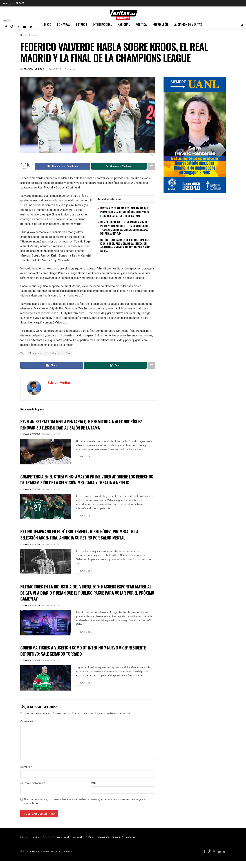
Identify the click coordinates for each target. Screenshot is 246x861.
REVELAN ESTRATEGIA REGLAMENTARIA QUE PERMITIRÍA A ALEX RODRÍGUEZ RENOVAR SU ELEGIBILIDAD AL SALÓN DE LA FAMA (125, 212)
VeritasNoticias (36, 851)
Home (23, 35)
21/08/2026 (49, 489)
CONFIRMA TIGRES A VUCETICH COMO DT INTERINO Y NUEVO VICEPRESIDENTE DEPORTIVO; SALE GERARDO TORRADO (83, 650)
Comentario (28, 721)
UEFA (67, 353)
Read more (86, 456)
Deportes (33, 35)
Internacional (102, 24)
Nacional (124, 24)
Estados (81, 24)
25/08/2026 (49, 434)
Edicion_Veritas (34, 69)
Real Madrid (53, 353)
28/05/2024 (55, 69)
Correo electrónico (32, 783)
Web (93, 783)
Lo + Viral (63, 24)
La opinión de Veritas (188, 24)
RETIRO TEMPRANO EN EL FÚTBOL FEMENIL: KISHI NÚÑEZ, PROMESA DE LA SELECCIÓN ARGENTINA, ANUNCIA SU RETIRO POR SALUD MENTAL (125, 245)
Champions (35, 353)
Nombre (26, 767)
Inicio (47, 24)
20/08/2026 (49, 660)
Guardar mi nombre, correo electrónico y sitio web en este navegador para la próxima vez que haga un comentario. (84, 801)
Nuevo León (160, 24)
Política (141, 24)
